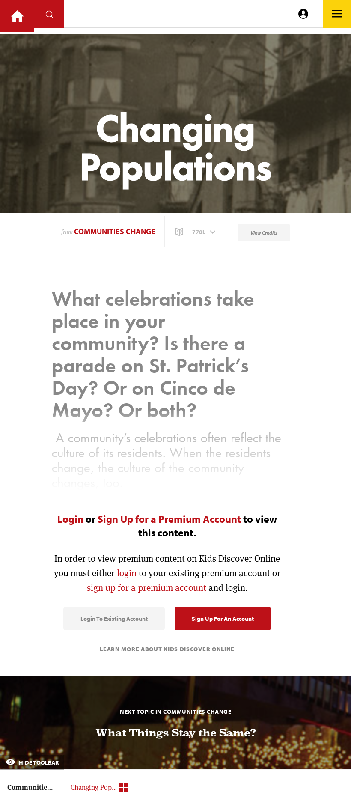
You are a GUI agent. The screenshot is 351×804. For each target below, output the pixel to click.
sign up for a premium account (146, 587)
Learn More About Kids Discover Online (167, 649)
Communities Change (114, 231)
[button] (196, 232)
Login (70, 518)
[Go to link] (17, 16)
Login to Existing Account (114, 618)
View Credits (263, 232)
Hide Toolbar (38, 762)
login (127, 573)
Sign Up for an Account (223, 618)
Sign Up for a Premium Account (169, 518)
